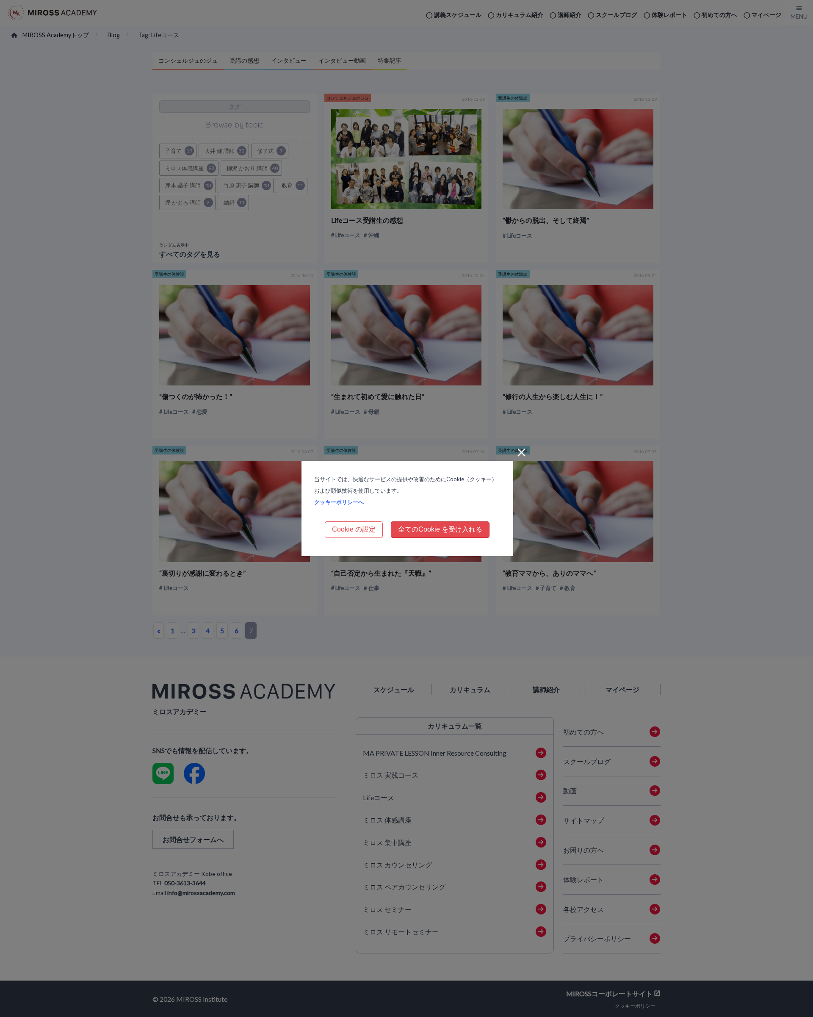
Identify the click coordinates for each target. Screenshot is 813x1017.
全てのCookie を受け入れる (440, 529)
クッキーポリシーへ (339, 502)
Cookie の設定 (354, 529)
